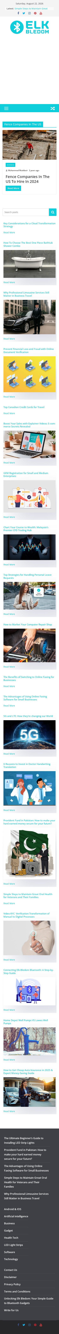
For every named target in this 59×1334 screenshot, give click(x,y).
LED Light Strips (13, 1245)
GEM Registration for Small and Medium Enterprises (25, 475)
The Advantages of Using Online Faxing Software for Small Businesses (25, 698)
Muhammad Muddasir (18, 170)
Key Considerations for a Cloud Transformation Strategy (29, 225)
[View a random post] (52, 108)
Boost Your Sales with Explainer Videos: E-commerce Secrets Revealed (29, 425)
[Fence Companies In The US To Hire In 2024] (29, 145)
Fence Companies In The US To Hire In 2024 (28, 179)
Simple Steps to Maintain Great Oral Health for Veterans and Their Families (27, 896)
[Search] (52, 212)
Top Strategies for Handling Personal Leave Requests (27, 576)
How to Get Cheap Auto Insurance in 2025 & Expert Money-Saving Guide (28, 1072)
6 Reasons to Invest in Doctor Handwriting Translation (26, 766)
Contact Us (10, 1270)
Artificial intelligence (16, 1216)
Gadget (8, 1230)
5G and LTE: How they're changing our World (28, 716)
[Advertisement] (29, 73)
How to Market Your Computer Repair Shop (27, 624)
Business (10, 165)
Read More (9, 232)
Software (9, 1252)
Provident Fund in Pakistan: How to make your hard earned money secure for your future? (29, 822)
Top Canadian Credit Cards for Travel (23, 407)
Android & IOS (12, 1209)
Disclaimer (10, 1277)
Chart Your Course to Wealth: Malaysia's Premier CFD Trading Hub (25, 529)
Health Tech (11, 1237)
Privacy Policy (12, 1284)
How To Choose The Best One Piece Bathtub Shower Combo (28, 244)
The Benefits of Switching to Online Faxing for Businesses (28, 679)
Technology (11, 1259)
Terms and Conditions (17, 1291)
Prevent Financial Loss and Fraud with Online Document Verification (28, 351)
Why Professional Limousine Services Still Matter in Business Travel (26, 294)
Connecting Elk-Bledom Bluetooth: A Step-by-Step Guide (28, 972)
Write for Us (11, 1310)
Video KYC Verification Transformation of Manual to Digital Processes (26, 915)
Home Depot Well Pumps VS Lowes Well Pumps (25, 1022)
